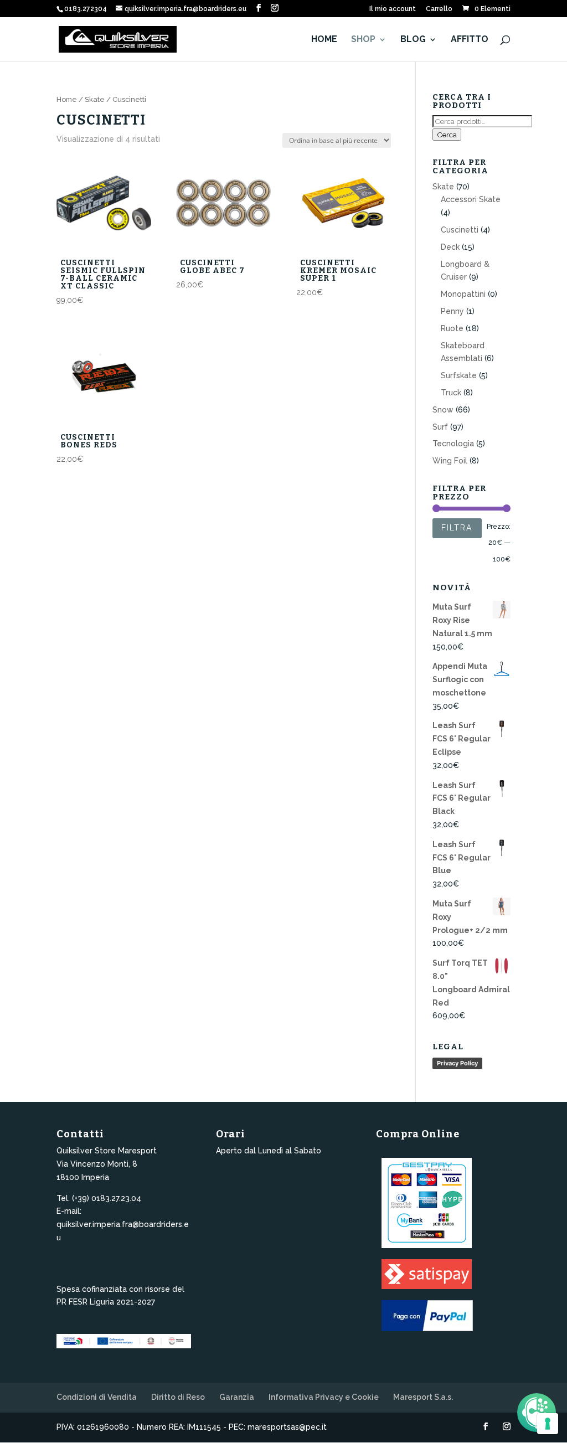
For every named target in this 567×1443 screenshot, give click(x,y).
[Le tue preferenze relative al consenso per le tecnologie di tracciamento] (547, 1423)
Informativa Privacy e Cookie (324, 1397)
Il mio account (392, 9)
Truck (451, 392)
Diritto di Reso (178, 1397)
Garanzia (236, 1397)
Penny (452, 311)
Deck (450, 247)
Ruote (452, 328)
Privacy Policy (457, 1063)
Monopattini (463, 294)
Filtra (457, 527)
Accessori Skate (471, 199)
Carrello (439, 9)
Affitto (469, 39)
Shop (363, 39)
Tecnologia (453, 443)
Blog (413, 39)
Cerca (447, 134)
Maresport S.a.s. (423, 1397)
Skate (95, 99)
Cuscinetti (459, 229)
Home (66, 99)
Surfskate (459, 375)
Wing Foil (449, 460)
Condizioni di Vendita (96, 1397)
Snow (442, 409)
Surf (440, 426)
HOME (324, 39)
